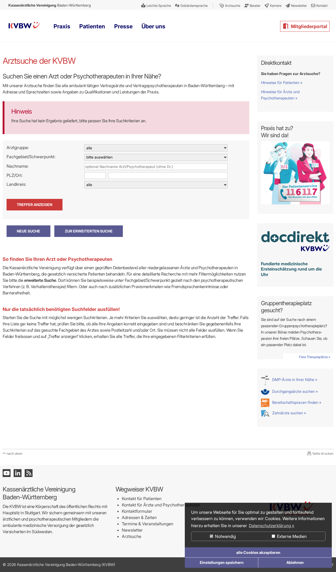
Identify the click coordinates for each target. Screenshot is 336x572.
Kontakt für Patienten (141, 498)
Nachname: (18, 166)
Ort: (19, 175)
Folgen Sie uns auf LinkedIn (18, 473)
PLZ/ (11, 175)
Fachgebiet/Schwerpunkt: (31, 156)
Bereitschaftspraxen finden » (296, 402)
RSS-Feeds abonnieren (29, 473)
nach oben (14, 453)
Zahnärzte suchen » (288, 413)
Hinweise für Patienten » (281, 82)
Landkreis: (16, 184)
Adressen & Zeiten (139, 517)
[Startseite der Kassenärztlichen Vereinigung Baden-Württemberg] (24, 26)
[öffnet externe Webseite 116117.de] (295, 203)
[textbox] (156, 166)
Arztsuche (131, 536)
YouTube (6, 473)
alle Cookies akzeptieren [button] (258, 552)
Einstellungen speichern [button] (222, 562)
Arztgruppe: (18, 147)
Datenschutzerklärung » (271, 525)
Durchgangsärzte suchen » (294, 391)
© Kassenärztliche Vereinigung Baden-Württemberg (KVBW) (59, 564)
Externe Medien (291, 536)
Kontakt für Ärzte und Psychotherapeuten (161, 504)
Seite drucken (322, 453)
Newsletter (132, 530)
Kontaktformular (137, 511)
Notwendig (225, 536)
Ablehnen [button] (295, 562)
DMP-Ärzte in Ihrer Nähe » (294, 379)
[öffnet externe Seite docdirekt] (295, 254)
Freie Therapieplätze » (314, 357)
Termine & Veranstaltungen (147, 523)
